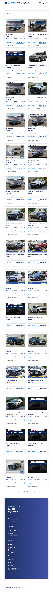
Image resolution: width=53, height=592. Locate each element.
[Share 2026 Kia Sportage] (22, 84)
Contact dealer (20, 42)
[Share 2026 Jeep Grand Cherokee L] (45, 52)
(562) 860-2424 (9, 42)
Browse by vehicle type (13, 521)
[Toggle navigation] (46, 2)
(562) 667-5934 (31, 42)
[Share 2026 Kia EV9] (45, 115)
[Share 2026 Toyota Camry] (22, 147)
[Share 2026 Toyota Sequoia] (22, 367)
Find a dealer (10, 538)
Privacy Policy (7, 581)
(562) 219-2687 (31, 325)
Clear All (17, 8)
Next (34, 491)
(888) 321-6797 (31, 199)
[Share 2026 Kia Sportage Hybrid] (45, 147)
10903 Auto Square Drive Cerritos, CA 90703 (13, 569)
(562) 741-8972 (9, 262)
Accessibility (7, 583)
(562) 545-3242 (9, 73)
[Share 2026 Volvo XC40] (45, 399)
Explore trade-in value (12, 535)
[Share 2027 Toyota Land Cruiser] (45, 21)
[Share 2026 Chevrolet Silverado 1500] (45, 304)
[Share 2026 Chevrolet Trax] (45, 336)
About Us (10, 540)
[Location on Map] (40, 2)
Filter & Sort (9, 8)
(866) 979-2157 (31, 105)
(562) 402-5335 (31, 73)
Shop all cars (10, 533)
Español (9, 573)
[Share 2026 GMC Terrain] (45, 367)
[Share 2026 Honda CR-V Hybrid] (22, 462)
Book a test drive (11, 526)
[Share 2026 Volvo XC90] (22, 52)
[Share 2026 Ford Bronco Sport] (22, 241)
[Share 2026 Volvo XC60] (45, 430)
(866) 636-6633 (9, 168)
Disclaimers (14, 581)
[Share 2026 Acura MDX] (45, 178)
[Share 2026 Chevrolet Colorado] (45, 84)
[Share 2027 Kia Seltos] (22, 21)
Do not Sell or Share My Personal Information (20, 583)
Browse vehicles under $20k (14, 524)
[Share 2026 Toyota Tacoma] (22, 210)
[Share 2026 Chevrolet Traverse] (22, 336)
